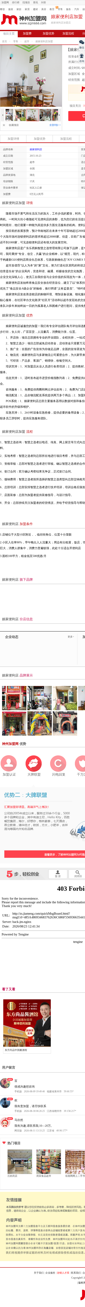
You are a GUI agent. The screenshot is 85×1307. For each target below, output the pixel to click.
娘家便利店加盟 (44, 41)
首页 (4, 41)
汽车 (76, 9)
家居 (27, 9)
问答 (43, 2)
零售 (60, 9)
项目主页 (9, 33)
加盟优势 (48, 33)
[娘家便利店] (7, 110)
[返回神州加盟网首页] (23, 19)
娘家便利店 (36, 149)
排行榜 (15, 2)
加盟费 (27, 33)
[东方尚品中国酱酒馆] (27, 1023)
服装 (10, 9)
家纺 (19, 9)
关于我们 (39, 1272)
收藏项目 (12, 125)
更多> (71, 636)
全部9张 (55, 125)
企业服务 (50, 1272)
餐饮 (2, 9)
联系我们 (76, 1272)
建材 (35, 9)
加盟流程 (68, 33)
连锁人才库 (63, 1272)
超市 (26, 41)
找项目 (26, 2)
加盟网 (5, 2)
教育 (52, 9)
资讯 (35, 2)
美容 (43, 9)
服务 (68, 9)
